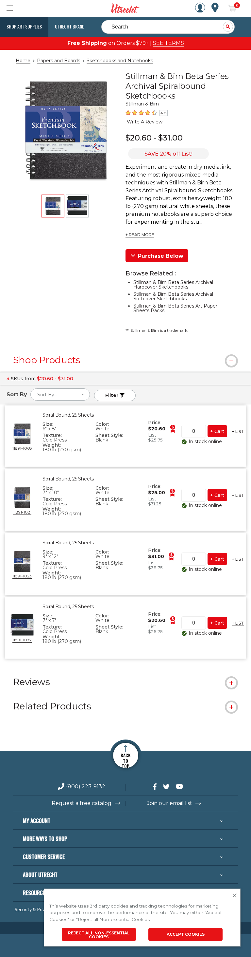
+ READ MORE (140, 235)
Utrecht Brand (70, 26)
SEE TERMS (168, 43)
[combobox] (60, 394)
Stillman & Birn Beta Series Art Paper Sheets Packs (175, 308)
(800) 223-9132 (85, 787)
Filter (112, 395)
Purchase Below (160, 256)
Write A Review (144, 122)
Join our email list (169, 803)
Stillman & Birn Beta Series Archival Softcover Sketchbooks (173, 296)
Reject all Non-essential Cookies (99, 934)
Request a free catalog (81, 803)
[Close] (235, 896)
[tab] (125, 360)
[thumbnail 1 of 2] (53, 206)
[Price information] (172, 429)
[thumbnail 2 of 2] (77, 206)
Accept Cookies (186, 934)
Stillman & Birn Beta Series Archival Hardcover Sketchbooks (173, 284)
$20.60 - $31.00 (154, 137)
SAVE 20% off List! (168, 154)
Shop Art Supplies (24, 26)
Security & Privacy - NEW (40, 909)
